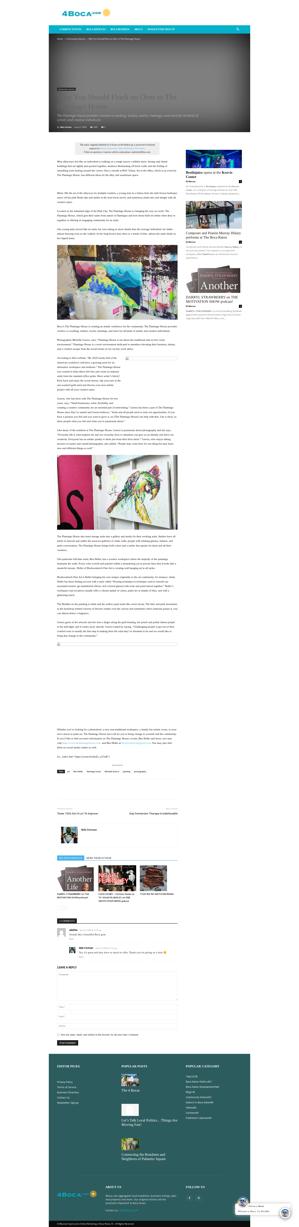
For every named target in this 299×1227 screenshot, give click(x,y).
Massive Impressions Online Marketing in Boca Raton (122, 148)
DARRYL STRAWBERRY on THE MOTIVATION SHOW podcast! (212, 299)
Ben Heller (78, 771)
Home (60, 38)
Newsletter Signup (68, 1102)
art (68, 771)
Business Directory (68, 1092)
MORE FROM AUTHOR (98, 858)
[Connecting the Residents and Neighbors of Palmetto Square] (149, 1144)
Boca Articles (96, 29)
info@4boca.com (128, 1210)
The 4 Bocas (130, 1090)
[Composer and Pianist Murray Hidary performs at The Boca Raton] (214, 215)
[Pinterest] (76, 792)
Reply (71, 939)
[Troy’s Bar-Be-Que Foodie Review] (159, 878)
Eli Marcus (190, 181)
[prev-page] (59, 908)
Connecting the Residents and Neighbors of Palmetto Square (143, 1156)
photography (140, 771)
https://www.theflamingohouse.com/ (81, 743)
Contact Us (63, 1097)
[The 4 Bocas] (149, 1080)
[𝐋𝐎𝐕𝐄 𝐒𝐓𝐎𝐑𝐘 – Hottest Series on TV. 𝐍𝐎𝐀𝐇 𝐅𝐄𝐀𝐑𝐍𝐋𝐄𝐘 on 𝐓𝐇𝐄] (117, 878)
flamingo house (94, 771)
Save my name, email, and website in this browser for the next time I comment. (100, 1034)
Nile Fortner (66, 127)
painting (126, 771)
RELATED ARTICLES (70, 858)
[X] (68, 792)
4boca (138, 29)
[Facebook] (60, 792)
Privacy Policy (65, 1082)
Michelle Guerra (112, 771)
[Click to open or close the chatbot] (285, 1213)
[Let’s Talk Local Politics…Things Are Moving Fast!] (149, 1110)
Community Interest (75, 38)
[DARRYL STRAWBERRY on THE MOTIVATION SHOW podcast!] (76, 878)
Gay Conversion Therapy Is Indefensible (153, 813)
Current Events (70, 29)
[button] (238, 29)
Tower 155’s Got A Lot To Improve (77, 813)
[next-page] (65, 908)
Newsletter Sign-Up (161, 29)
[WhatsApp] (84, 792)
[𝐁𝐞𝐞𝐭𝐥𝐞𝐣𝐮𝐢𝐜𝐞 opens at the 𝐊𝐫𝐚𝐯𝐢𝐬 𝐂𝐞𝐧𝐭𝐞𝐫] (214, 154)
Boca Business (120, 29)
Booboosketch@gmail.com (136, 743)
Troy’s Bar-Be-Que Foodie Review (157, 894)
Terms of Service (66, 1087)
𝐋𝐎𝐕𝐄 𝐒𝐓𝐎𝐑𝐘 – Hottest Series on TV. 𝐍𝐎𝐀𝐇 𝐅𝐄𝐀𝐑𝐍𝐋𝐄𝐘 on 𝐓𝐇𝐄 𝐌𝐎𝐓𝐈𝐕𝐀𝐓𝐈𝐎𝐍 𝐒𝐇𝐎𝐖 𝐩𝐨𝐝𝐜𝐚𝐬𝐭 (116, 897)
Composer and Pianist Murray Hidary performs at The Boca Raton (213, 235)
